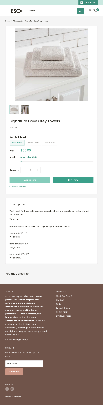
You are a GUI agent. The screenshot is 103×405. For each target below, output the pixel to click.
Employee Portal (63, 316)
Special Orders (63, 308)
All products (18, 21)
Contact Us (90, 2)
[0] (95, 10)
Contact (60, 300)
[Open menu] (6, 11)
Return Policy (62, 312)
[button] (18, 186)
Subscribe (14, 371)
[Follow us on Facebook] (7, 389)
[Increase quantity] (38, 170)
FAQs (58, 304)
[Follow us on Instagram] (12, 389)
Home (7, 21)
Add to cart (30, 180)
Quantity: (14, 170)
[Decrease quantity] (23, 170)
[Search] (80, 11)
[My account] (90, 10)
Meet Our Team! (64, 296)
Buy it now (73, 180)
